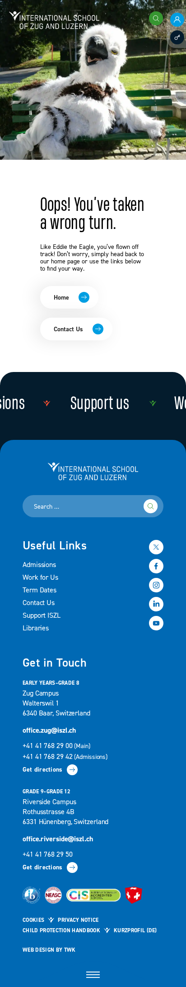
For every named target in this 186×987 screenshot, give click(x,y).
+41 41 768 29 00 (57, 745)
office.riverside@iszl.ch (58, 839)
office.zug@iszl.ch (49, 730)
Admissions (39, 564)
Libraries (36, 628)
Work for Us (40, 577)
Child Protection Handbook (61, 931)
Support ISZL (41, 615)
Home (61, 298)
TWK (70, 950)
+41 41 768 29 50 (47, 854)
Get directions (42, 770)
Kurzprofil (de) (135, 931)
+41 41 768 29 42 (65, 756)
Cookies (33, 920)
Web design (38, 950)
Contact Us (68, 329)
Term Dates (39, 590)
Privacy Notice (78, 920)
